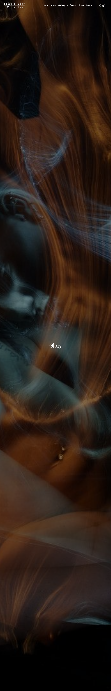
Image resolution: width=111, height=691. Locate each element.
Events (73, 5)
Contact (89, 5)
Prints (81, 5)
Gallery (61, 5)
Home (45, 5)
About (53, 5)
